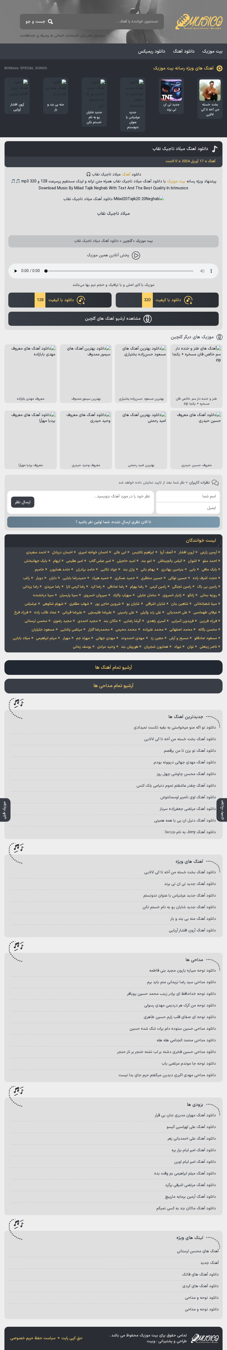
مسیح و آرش (179, 638)
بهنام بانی (148, 569)
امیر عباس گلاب (100, 561)
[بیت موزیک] (199, 21)
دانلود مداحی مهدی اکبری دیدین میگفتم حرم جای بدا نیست (167, 1075)
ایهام (56, 561)
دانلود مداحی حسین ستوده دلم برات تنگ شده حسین (173, 1029)
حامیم (39, 569)
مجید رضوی (62, 621)
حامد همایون (60, 569)
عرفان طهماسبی (205, 612)
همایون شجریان (156, 647)
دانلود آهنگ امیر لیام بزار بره (194, 1150)
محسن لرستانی (36, 621)
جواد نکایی (108, 569)
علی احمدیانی (177, 612)
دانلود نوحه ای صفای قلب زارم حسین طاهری (180, 1017)
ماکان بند (111, 621)
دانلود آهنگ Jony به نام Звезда (190, 832)
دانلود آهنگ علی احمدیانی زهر (191, 1139)
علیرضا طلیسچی (100, 612)
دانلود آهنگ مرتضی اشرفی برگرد (190, 1185)
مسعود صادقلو (205, 638)
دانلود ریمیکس (151, 51)
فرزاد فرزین (208, 621)
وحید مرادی (106, 647)
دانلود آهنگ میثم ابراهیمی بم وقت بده (185, 1173)
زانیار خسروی (172, 595)
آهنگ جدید (209, 1263)
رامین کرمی (158, 587)
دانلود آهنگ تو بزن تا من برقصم (190, 751)
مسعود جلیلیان (43, 630)
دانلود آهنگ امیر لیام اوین (195, 1162)
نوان (190, 647)
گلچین (127, 241)
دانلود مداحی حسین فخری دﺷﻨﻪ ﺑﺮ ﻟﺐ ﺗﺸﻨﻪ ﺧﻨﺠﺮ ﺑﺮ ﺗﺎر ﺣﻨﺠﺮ (166, 1052)
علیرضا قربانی (72, 612)
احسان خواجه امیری (93, 552)
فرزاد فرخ (21, 612)
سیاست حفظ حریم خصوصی (33, 1338)
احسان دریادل (62, 552)
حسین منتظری (151, 578)
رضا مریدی (52, 587)
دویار (39, 578)
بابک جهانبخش (35, 561)
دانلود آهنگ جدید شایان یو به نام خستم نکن (179, 907)
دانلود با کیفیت (162, 300)
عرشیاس (31, 604)
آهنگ (126, 174)
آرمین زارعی (208, 552)
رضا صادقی (115, 587)
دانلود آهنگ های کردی (200, 1286)
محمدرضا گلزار (99, 630)
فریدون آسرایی (182, 621)
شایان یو (133, 604)
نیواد (177, 647)
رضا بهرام (137, 587)
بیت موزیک (212, 51)
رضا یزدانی (30, 587)
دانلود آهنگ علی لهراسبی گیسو (191, 1127)
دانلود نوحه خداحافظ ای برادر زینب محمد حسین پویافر (171, 994)
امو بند (146, 561)
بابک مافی (209, 569)
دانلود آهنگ (184, 51)
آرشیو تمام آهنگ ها (113, 667)
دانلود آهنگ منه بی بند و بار (193, 919)
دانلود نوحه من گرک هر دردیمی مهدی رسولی (180, 1005)
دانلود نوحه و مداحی (202, 1298)
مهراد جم (83, 638)
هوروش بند (129, 647)
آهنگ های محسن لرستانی (198, 1251)
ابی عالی (120, 552)
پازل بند (129, 569)
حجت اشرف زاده (205, 578)
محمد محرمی (126, 630)
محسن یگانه (207, 630)
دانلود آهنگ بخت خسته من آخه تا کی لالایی (180, 739)
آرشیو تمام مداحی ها (113, 686)
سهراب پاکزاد (122, 595)
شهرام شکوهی (53, 604)
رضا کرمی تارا (75, 587)
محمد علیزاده (153, 630)
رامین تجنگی (181, 587)
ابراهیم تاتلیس (143, 552)
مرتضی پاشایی (71, 630)
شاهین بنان (179, 604)
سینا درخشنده (43, 595)
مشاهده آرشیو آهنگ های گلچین (113, 319)
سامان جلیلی (146, 595)
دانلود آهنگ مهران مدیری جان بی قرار (185, 1115)
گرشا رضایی (132, 621)
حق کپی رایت (71, 1338)
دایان (53, 578)
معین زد (157, 638)
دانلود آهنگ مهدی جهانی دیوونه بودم (185, 762)
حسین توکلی (177, 578)
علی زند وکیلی (150, 612)
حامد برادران (85, 569)
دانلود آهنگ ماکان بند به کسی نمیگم (186, 1208)
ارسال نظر (22, 502)
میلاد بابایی (21, 638)
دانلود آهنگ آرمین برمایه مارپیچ (190, 1197)
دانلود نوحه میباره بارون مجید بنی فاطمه (182, 971)
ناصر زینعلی (208, 647)
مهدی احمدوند (133, 638)
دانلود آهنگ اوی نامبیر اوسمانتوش (188, 797)
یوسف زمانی (82, 647)
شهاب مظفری (79, 604)
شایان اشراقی (155, 604)
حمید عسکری (125, 578)
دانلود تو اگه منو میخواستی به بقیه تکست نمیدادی (175, 728)
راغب (26, 578)
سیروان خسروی (95, 595)
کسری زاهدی (156, 621)
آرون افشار (186, 552)
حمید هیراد (100, 578)
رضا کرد (96, 587)
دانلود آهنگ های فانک (200, 1274)
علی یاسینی (126, 612)
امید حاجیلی (126, 561)
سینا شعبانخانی (205, 604)
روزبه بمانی (208, 595)
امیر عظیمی (74, 561)
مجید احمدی (88, 621)
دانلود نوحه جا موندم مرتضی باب (189, 1064)
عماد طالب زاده (45, 612)
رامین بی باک (207, 587)
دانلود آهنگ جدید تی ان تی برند (190, 884)
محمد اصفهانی (180, 630)
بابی (192, 569)
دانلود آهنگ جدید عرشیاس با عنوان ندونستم (179, 896)
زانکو (190, 595)
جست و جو (35, 22)
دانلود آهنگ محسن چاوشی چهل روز (186, 774)
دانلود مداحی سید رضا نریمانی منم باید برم (181, 982)
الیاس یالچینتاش (170, 561)
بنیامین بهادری (172, 569)
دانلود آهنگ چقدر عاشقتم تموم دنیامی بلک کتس (176, 786)
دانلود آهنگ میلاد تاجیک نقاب (180, 149)
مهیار (66, 638)
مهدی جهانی (105, 638)
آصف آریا (166, 552)
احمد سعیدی (36, 552)
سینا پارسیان (69, 595)
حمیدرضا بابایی (74, 578)
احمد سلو (210, 561)
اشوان (192, 561)
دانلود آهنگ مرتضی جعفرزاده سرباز (188, 809)
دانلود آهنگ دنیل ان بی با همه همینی (185, 821)
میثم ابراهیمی (46, 638)
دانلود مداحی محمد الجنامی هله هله (186, 1040)
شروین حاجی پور (108, 604)
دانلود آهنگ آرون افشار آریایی (192, 930)
